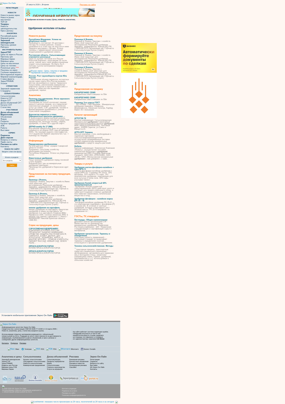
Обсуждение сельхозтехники (34, 361)
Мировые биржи (8, 59)
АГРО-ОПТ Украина (83, 132)
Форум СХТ (6, 100)
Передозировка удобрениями (43, 144)
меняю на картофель (44, 208)
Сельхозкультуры (53, 359)
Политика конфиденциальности (74, 395)
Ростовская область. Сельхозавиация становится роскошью (47, 56)
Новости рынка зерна (10, 15)
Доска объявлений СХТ (11, 103)
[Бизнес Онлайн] (35, 377)
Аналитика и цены (12, 356)
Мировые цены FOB (9, 367)
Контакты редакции (69, 388)
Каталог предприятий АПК (10, 124)
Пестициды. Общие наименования (90, 220)
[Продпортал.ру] (89, 377)
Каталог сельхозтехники (32, 359)
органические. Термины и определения (92, 235)
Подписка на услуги (69, 391)
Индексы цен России (9, 365)
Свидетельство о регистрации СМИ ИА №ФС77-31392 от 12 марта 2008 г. (29, 329)
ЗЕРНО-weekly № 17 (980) (41, 127)
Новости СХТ (6, 98)
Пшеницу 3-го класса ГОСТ (87, 102)
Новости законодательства (9, 27)
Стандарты (5, 91)
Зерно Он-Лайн (98, 356)
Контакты (5, 146)
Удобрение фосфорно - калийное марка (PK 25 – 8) (93, 200)
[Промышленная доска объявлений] (20, 378)
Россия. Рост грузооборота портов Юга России (48, 77)
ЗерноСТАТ (6, 361)
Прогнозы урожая (8, 45)
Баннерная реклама (76, 359)
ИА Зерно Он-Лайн (97, 367)
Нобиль (78, 146)
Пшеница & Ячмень (38, 194)
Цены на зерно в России (11, 54)
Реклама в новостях (77, 363)
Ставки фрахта (7, 79)
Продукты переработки (55, 361)
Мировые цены (7, 61)
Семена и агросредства (56, 367)
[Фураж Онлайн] (51, 377)
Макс (17, 349)
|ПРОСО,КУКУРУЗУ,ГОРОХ (41, 246)
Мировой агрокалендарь (11, 77)
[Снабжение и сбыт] (7, 378)
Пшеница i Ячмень (38, 180)
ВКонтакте (75, 349)
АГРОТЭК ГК (80, 118)
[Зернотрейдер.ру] (69, 377)
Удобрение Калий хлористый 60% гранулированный (90, 184)
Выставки (5, 130)
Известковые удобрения (40, 158)
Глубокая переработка (10, 72)
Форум (4, 119)
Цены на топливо (8, 66)
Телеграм (28, 349)
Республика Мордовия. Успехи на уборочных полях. (45, 40)
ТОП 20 (4, 22)
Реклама (23, 343)
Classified (72, 367)
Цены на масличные (10, 63)
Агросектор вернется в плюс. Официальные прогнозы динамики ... (47, 115)
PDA (54, 349)
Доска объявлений (57, 356)
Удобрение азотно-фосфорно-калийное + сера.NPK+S (94, 168)
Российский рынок (9, 36)
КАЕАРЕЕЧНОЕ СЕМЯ (84, 92)
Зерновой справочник (10, 89)
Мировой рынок (7, 38)
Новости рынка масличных (7, 18)
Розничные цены (10, 68)
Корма (49, 363)
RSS (42, 349)
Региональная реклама (78, 365)
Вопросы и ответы (9, 140)
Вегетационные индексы (11, 74)
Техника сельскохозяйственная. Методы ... (93, 247)
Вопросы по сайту (97, 363)
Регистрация (95, 359)
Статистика (6, 107)
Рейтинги (5, 47)
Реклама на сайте (88, 5)
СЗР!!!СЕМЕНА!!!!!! (43, 229)
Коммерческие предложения (34, 365)
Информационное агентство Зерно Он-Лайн (18, 327)
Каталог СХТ (6, 105)
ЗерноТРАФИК (7, 81)
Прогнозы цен (7, 57)
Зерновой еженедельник (11, 359)
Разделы (5, 121)
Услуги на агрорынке (54, 369)
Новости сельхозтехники (32, 363)
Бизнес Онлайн (89, 349)
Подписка (14, 343)
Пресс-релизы (7, 31)
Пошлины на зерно (9, 70)
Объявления (6, 117)
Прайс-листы (6, 142)
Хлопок (4, 83)
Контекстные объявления (78, 361)
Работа (4, 128)
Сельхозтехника (8, 96)
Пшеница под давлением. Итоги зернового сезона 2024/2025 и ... (49, 100)
